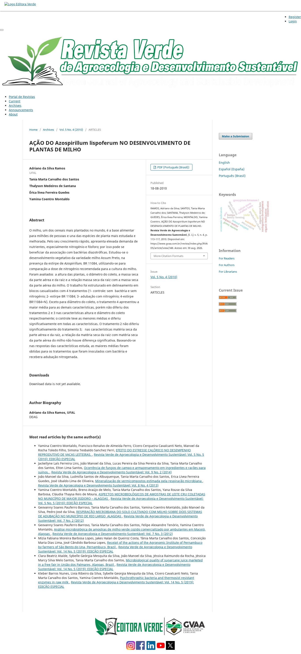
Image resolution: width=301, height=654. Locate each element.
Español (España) (231, 169)
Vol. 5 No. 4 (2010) (71, 130)
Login (293, 21)
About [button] (13, 114)
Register (295, 17)
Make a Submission (235, 136)
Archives (15, 105)
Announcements (21, 110)
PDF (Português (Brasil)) (173, 167)
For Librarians (228, 272)
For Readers (226, 258)
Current (14, 101)
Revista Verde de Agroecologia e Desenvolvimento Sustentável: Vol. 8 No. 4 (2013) (98, 485)
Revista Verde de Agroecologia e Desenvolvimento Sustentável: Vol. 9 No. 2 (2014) (111, 472)
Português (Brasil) (232, 176)
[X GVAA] (170, 649)
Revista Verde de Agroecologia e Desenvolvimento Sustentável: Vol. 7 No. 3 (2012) (112, 534)
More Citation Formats (168, 256)
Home (33, 130)
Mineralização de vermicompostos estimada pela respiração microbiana (149, 481)
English (224, 162)
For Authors (226, 265)
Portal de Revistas (22, 97)
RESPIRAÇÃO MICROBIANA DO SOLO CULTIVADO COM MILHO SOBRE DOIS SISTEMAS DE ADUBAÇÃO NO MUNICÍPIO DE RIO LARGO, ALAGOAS (120, 514)
